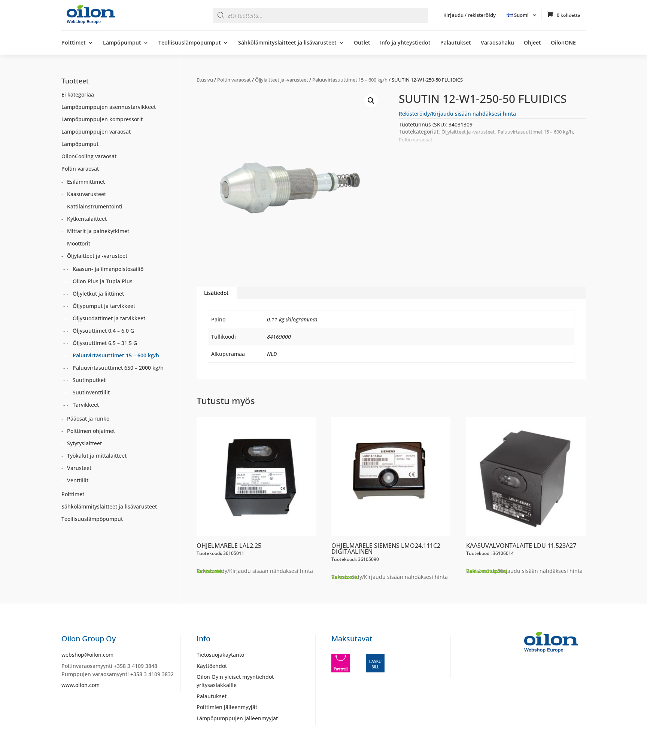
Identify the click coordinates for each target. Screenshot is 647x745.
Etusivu (205, 79)
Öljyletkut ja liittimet (98, 293)
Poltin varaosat (234, 79)
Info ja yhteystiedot (405, 43)
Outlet (362, 43)
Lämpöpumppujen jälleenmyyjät (237, 718)
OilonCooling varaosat (88, 156)
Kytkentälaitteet (87, 218)
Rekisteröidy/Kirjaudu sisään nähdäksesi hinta (457, 113)
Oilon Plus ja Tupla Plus (103, 281)
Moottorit (78, 243)
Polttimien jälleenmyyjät (227, 707)
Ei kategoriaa (77, 94)
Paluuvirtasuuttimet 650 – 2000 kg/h (118, 367)
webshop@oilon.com (87, 654)
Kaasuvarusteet (86, 194)
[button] (371, 100)
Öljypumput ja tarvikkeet (104, 305)
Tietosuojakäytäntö (220, 654)
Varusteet (79, 467)
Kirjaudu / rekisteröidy (469, 15)
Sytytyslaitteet (84, 443)
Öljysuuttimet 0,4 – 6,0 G (103, 330)
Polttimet (73, 43)
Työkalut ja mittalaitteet (97, 455)
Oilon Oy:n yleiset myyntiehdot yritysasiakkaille (235, 680)
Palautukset (455, 43)
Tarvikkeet (86, 404)
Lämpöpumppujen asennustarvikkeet (108, 106)
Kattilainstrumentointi (94, 206)
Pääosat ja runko (88, 418)
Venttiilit (77, 480)
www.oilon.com (80, 684)
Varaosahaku (497, 43)
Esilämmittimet (86, 181)
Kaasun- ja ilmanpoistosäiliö (108, 268)
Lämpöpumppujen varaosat (96, 131)
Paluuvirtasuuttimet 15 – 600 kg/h (350, 79)
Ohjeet (532, 43)
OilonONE (563, 43)
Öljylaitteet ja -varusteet (281, 79)
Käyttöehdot (212, 665)
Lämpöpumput (122, 43)
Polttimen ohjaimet (91, 430)
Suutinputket (89, 380)
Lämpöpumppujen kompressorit (102, 119)
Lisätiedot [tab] (216, 292)
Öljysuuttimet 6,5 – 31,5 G (105, 342)
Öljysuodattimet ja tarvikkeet (109, 318)
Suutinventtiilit (91, 392)
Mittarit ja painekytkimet (98, 231)
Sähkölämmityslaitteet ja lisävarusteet (287, 43)
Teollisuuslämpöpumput (189, 43)
